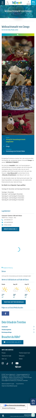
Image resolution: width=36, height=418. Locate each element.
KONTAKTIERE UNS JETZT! (13, 342)
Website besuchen (10, 229)
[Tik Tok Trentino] (7, 363)
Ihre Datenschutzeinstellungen (15, 405)
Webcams (21, 356)
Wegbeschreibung (8, 268)
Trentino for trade (6, 356)
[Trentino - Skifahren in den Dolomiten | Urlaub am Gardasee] (17, 2)
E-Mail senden (7, 225)
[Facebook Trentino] (12, 363)
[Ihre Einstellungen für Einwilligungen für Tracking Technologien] (33, 415)
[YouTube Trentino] (17, 363)
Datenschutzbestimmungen (8, 383)
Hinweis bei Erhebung (8, 408)
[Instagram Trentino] (3, 363)
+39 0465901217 (8, 220)
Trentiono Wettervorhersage (14, 302)
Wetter (21, 359)
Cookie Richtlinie (20, 383)
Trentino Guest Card (24, 353)
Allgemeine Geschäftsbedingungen (9, 385)
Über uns (4, 359)
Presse (4, 353)
